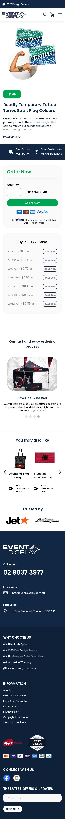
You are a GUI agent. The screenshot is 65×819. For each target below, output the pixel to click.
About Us (8, 690)
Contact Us (9, 706)
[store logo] (17, 15)
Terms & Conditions (14, 722)
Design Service (18, 4)
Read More (10, 137)
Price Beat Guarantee (15, 701)
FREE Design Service (14, 695)
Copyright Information (16, 717)
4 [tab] (38, 416)
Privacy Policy (11, 711)
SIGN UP (11, 809)
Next (59, 472)
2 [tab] (30, 416)
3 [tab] (34, 416)
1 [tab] (26, 416)
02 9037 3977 (23, 572)
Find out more (37, 222)
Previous (5, 472)
